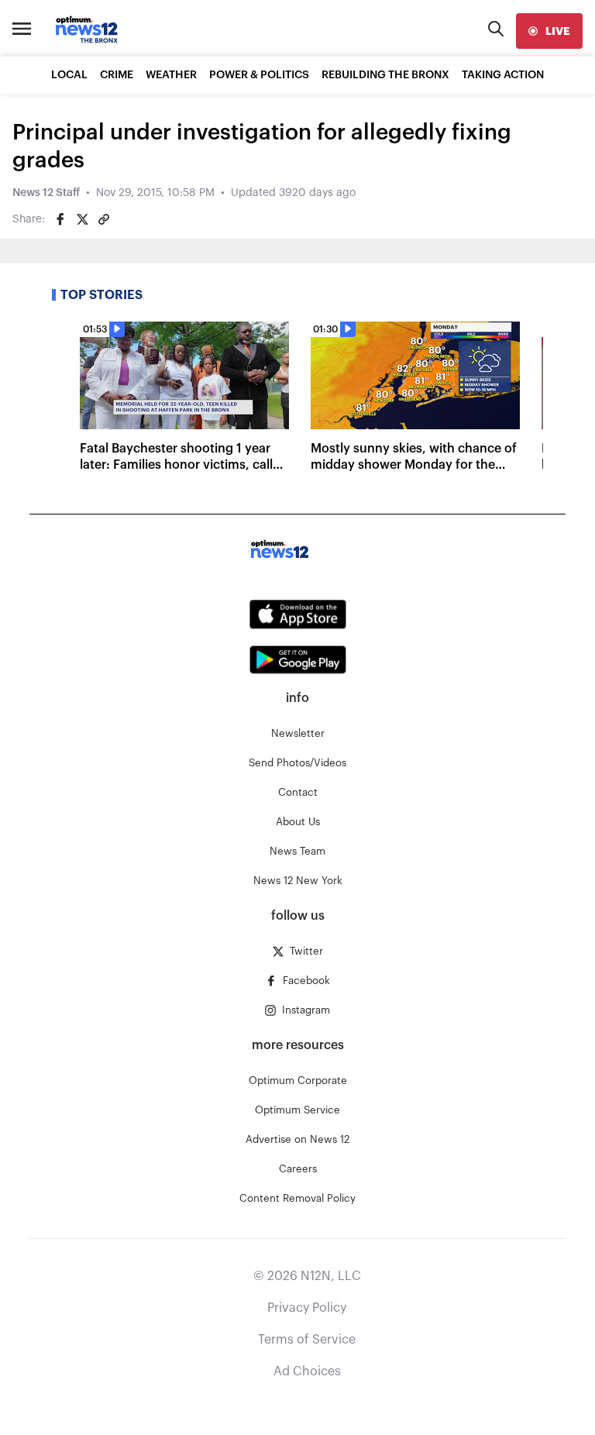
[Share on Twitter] (82, 219)
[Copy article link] (104, 219)
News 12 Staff (46, 193)
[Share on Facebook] (60, 219)
